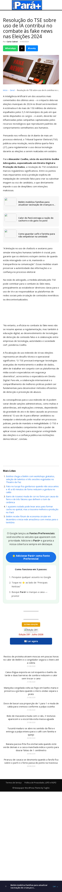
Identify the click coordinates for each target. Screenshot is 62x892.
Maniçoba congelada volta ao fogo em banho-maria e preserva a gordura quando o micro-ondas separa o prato (31, 691)
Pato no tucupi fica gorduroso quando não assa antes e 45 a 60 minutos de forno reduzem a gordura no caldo (32, 489)
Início (5, 90)
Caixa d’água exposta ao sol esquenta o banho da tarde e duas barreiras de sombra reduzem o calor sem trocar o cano (31, 675)
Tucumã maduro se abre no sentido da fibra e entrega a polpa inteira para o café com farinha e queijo (31, 731)
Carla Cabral (12, 41)
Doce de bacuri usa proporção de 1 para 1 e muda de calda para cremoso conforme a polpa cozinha (31, 705)
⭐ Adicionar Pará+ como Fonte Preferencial (31, 557)
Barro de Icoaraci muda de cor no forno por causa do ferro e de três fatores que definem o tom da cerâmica (32, 499)
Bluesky (32, 48)
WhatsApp (10, 48)
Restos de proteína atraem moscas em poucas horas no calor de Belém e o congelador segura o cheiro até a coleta (31, 659)
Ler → (55, 886)
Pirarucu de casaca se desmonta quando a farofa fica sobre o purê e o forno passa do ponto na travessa (31, 761)
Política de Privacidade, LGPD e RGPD (40, 782)
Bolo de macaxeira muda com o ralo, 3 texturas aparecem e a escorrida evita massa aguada (31, 717)
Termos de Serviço (14, 782)
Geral (12, 90)
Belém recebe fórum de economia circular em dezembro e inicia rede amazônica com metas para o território (32, 519)
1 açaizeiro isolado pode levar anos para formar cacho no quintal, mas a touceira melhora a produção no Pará (32, 509)
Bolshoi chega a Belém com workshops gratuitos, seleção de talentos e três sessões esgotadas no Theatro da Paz (30, 479)
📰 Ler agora (31, 641)
